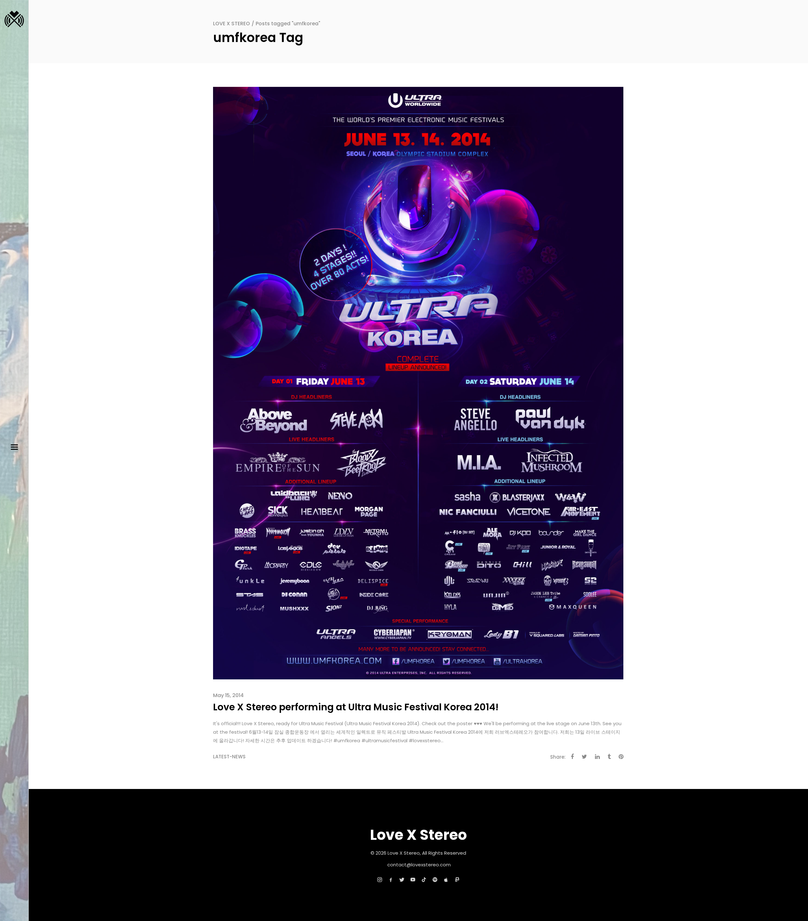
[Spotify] (435, 879)
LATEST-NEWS (229, 756)
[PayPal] (457, 879)
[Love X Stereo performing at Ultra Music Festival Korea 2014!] (418, 382)
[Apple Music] (446, 879)
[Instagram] (380, 879)
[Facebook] (391, 879)
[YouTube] (413, 879)
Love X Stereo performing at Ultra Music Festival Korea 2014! (356, 707)
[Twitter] (402, 879)
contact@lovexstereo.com (419, 864)
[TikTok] (424, 879)
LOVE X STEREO (231, 24)
